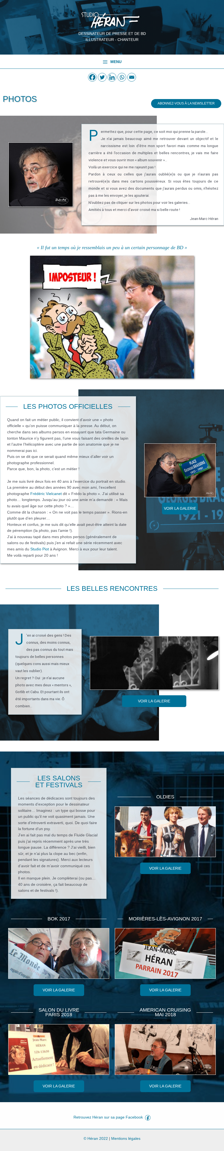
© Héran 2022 (96, 1139)
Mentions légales (125, 1139)
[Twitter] (102, 77)
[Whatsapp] (121, 77)
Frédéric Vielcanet (46, 494)
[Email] (131, 77)
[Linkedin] (112, 77)
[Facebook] (92, 77)
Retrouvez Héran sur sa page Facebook (109, 1117)
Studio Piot (39, 549)
